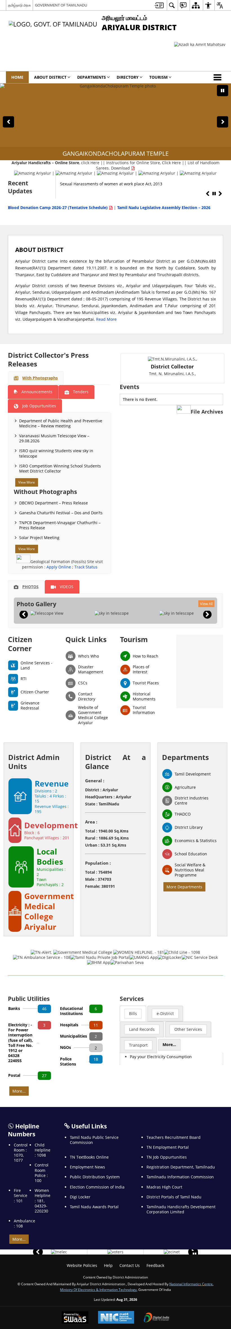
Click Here (171, 162)
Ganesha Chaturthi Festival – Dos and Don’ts (61, 512)
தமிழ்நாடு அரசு (19, 5)
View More (26, 482)
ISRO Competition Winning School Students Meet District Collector (60, 468)
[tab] (36, 378)
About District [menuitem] (50, 77)
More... (19, 1091)
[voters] (115, 1252)
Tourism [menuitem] (158, 77)
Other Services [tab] (188, 1029)
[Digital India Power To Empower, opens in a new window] (156, 1318)
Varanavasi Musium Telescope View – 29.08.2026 (54, 438)
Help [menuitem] (108, 1265)
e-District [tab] (165, 1013)
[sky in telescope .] (111, 613)
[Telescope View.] (46, 613)
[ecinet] (172, 1252)
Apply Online (59, 567)
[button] (218, 77)
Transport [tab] (138, 1045)
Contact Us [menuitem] (129, 1265)
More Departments (184, 886)
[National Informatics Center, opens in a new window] (116, 1318)
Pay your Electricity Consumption (161, 1056)
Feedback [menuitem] (155, 1265)
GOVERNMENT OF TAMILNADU (61, 5)
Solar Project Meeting (39, 537)
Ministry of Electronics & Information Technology (98, 1289)
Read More (106, 319)
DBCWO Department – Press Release (53, 503)
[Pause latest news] (214, 194)
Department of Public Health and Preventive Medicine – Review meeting (60, 423)
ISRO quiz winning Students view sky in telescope (56, 453)
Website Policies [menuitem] (82, 1265)
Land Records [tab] (142, 1029)
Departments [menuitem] (91, 77)
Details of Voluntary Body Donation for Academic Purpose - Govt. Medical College (128, 187)
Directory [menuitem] (128, 77)
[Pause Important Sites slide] (194, 1254)
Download (121, 168)
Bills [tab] (133, 1013)
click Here (90, 162)
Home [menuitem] (17, 77)
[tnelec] (59, 1252)
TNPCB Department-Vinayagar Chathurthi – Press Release (60, 525)
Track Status (85, 567)
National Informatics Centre (191, 1284)
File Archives (207, 411)
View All (206, 603)
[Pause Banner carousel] (222, 90)
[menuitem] (159, 5)
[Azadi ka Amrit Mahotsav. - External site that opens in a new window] (199, 44)
